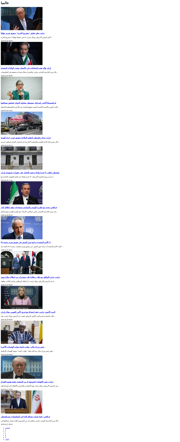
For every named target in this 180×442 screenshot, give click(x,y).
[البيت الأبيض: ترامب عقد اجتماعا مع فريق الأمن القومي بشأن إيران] (21, 308)
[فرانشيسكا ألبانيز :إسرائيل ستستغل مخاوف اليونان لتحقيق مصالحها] (21, 99)
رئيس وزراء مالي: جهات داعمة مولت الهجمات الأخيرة (23, 347)
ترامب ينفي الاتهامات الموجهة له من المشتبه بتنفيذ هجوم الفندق (27, 382)
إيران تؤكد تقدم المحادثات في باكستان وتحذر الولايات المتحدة (26, 68)
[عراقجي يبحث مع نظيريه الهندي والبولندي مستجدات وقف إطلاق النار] (21, 204)
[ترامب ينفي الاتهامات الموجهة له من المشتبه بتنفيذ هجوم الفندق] (21, 378)
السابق (7, 428)
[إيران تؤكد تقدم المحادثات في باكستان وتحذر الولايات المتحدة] (21, 64)
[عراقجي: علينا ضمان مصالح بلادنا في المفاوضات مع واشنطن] (21, 413)
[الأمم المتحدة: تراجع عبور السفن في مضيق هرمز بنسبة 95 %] (21, 239)
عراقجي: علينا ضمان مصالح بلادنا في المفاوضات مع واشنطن (25, 417)
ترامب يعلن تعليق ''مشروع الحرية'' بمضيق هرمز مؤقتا (23, 33)
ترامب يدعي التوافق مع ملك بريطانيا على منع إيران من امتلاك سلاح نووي (30, 277)
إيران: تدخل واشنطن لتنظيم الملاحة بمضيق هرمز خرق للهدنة (26, 138)
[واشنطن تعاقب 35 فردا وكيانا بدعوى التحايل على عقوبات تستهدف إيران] (21, 169)
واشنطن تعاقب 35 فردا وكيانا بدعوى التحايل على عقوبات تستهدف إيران (30, 173)
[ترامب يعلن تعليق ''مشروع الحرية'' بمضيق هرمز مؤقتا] (21, 29)
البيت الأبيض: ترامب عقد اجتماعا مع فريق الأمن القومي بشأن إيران (28, 312)
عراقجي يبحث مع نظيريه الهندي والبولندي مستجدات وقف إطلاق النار (29, 207)
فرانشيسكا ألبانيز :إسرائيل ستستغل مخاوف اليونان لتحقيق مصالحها (28, 103)
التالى (7, 439)
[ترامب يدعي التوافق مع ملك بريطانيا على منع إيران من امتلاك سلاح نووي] (21, 274)
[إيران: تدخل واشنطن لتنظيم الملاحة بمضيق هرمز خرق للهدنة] (21, 134)
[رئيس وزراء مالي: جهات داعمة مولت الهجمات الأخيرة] (21, 343)
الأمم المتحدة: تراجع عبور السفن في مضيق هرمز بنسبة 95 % (26, 242)
